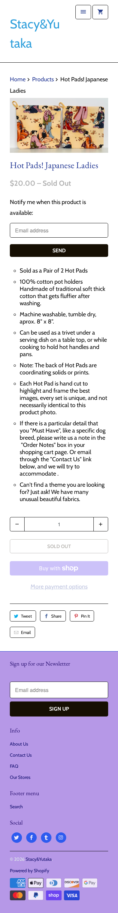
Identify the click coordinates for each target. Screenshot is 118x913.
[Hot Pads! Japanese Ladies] (59, 125)
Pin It (85, 616)
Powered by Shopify (29, 871)
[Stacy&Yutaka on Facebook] (31, 837)
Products (43, 79)
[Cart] (100, 12)
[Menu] (83, 12)
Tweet (26, 616)
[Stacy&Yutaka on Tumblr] (46, 837)
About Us (19, 744)
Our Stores (20, 777)
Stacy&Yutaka (39, 859)
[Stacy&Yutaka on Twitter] (16, 837)
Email (26, 632)
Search (16, 807)
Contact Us (21, 755)
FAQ (14, 766)
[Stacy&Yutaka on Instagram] (61, 837)
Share (56, 616)
